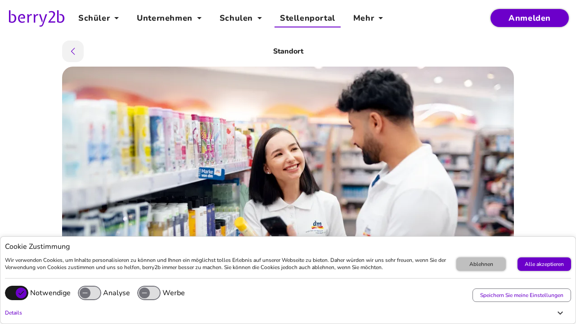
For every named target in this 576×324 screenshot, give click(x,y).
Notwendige (50, 293)
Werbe (173, 293)
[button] (286, 313)
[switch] (89, 293)
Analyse (116, 293)
